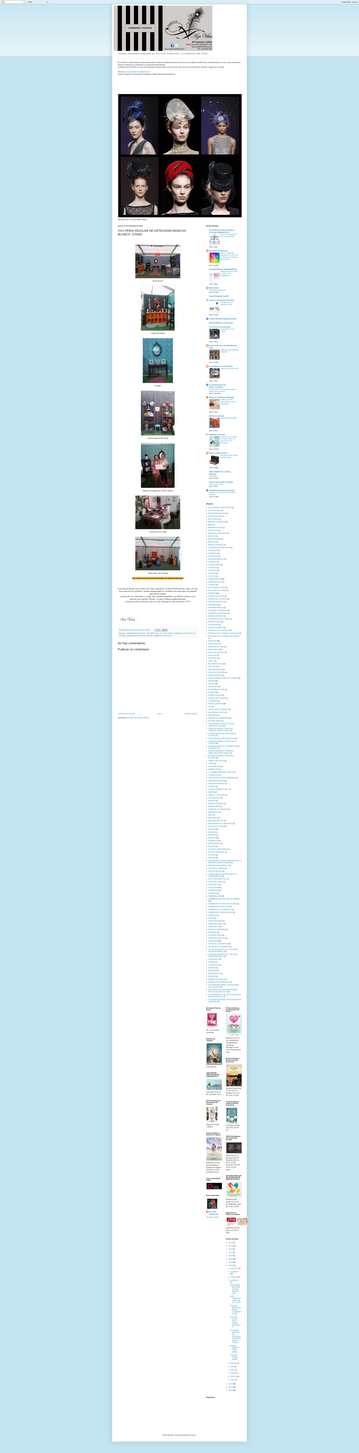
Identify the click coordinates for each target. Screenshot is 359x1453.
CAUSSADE (213, 556)
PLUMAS (211, 855)
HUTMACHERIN (214, 721)
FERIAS (170, 633)
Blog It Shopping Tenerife (219, 296)
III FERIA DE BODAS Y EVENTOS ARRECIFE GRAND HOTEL (221, 752)
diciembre (234, 1268)
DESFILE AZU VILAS (216, 596)
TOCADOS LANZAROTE (217, 944)
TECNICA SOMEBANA (216, 929)
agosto (233, 1363)
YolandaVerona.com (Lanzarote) (221, 490)
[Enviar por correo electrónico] (155, 630)
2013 (230, 1265)
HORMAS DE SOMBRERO (218, 718)
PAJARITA (212, 835)
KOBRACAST (213, 769)
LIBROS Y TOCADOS (216, 795)
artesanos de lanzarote (218, 251)
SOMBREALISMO (215, 896)
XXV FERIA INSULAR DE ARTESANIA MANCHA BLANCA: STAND (235, 1337)
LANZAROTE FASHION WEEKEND (221, 778)
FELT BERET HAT (152, 633)
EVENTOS (142, 633)
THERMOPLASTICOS (216, 938)
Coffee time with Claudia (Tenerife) (222, 319)
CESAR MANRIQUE (216, 559)
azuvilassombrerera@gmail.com (137, 72)
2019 (230, 1246)
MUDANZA (213, 476)
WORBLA (212, 976)
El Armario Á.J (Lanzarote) (219, 327)
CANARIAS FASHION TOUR (219, 548)
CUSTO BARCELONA (216, 588)
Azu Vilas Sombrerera (214, 1213)
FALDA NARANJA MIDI (228, 418)
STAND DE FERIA (215, 921)
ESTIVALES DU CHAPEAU (218, 630)
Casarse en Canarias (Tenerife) (221, 300)
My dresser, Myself (216, 416)
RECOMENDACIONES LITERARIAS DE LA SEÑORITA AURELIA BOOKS (224, 862)
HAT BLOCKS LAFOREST (218, 709)
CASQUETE (213, 550)
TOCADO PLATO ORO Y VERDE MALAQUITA (235, 1322)
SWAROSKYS (213, 927)
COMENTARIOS (131, 633)
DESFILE (211, 593)
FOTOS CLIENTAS (215, 704)
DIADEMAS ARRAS (215, 608)
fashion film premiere (216, 652)
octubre (233, 1277)
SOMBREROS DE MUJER (162, 636)
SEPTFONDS (213, 885)
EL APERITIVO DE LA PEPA (218, 619)
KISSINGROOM (214, 766)
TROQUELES (213, 959)
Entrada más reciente (126, 714)
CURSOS (212, 585)
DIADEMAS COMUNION (217, 610)
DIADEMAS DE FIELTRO (217, 613)
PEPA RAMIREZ (214, 843)
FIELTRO (211, 684)
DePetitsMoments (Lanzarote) (221, 323)
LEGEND (211, 786)
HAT (209, 707)
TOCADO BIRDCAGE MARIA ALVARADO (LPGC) (235, 1310)
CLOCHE (211, 573)
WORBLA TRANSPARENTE (218, 982)
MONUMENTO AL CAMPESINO (220, 824)
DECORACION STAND (217, 590)
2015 (230, 1259)
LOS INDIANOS (214, 798)
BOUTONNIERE (214, 539)
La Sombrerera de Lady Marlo (221, 366)
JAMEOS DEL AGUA (216, 761)
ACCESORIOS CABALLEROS (219, 508)
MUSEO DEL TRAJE (216, 826)
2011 (230, 1387)
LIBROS (211, 792)
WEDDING (212, 971)
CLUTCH (211, 576)
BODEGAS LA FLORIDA (217, 533)
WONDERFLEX (214, 974)
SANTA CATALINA (215, 871)
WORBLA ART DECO (216, 979)
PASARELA (212, 841)
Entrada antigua (191, 714)
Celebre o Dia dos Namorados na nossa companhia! (228, 402)
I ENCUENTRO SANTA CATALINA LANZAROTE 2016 (221, 725)
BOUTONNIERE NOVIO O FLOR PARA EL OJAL (235, 1289)
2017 (230, 1252)
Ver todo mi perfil (212, 1217)
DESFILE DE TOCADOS (217, 599)
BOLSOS (211, 536)
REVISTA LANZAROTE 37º (218, 865)
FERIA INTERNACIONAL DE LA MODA (223, 678)
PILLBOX (211, 846)
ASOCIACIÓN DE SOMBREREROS (223, 269)
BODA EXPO (213, 531)
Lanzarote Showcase (216, 784)
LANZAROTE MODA (216, 781)
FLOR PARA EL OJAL (216, 689)
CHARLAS (212, 568)
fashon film (212, 655)
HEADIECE (212, 715)
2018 (230, 1249)
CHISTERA (212, 570)
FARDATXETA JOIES (216, 647)
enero (232, 1380)
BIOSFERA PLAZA (215, 528)
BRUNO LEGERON (215, 545)
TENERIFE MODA (215, 935)
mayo (232, 1370)
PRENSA (211, 858)
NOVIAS (211, 829)
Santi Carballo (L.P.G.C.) (218, 453)
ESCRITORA (213, 625)
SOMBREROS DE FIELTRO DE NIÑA (139, 636)
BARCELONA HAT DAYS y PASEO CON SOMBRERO (229, 274)
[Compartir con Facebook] (163, 630)
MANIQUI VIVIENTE (215, 804)
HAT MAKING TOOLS (216, 712)
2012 (230, 1384)
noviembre (234, 1272)
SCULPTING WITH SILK (217, 879)
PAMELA (211, 838)
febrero (233, 1376)
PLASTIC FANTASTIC (216, 852)
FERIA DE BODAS (215, 670)
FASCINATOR (213, 650)
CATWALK (212, 553)
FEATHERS (212, 658)
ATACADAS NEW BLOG (217, 290)
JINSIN (211, 764)
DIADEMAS (212, 605)
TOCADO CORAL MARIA (234, 1357)
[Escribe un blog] (158, 630)
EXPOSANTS (213, 644)
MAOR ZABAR (213, 806)
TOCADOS (212, 941)
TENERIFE (212, 932)
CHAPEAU (212, 562)
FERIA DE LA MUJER (216, 672)
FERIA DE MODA (214, 675)
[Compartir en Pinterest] (166, 630)
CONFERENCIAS (215, 582)
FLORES (211, 692)
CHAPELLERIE (214, 565)
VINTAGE (211, 968)
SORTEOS (212, 915)
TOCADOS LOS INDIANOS (218, 947)
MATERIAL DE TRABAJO (217, 809)
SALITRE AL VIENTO (216, 868)
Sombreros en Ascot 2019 (229, 368)
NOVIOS (211, 832)
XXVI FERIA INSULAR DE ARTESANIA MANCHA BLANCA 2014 (223, 991)
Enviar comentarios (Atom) (139, 718)
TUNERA (211, 962)
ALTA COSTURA (214, 510)
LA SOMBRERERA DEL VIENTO (220, 772)
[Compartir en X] (161, 630)
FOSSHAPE (212, 701)
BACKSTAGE (213, 519)
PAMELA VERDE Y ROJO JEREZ (235, 1349)
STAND (211, 918)
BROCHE (212, 542)
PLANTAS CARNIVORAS (217, 849)
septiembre (234, 1280)
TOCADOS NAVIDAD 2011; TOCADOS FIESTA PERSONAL (223, 950)
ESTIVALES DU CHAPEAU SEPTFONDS (224, 636)
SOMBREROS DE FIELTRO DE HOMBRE (224, 899)
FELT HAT (163, 633)
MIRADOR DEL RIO (215, 821)
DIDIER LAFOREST (215, 616)
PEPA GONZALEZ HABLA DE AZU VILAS (235, 1299)
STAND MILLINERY (215, 924)
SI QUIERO (212, 893)
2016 (230, 1256)
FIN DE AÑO (213, 687)
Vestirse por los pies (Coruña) (221, 482)
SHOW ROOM (213, 888)
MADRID (211, 801)
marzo (233, 1373)
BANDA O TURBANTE (216, 522)
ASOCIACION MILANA (216, 513)
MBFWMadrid (213, 812)
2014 (230, 1262)
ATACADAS (213, 288)
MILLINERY (212, 818)
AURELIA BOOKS (215, 516)
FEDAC (211, 661)
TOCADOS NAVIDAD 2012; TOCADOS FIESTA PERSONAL (223, 955)
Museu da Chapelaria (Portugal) (221, 397)
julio (232, 1367)
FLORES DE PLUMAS (216, 698)
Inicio (160, 714)
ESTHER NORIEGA (215, 628)
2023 (230, 1243)
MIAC (210, 815)
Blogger (193, 1435)
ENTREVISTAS (214, 622)
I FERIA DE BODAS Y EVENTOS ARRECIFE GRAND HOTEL (220, 730)
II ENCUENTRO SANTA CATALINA (221, 738)
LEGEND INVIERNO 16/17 (218, 789)
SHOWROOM (213, 890)
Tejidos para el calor (216, 484)
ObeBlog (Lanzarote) (217, 435)
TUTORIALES (213, 965)
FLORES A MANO (215, 695)
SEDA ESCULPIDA (215, 882)
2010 (230, 1390)
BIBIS (210, 525)
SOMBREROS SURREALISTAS (220, 912)
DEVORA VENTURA (216, 602)
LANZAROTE (213, 775)
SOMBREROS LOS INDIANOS (220, 910)
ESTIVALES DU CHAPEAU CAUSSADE (223, 633)
